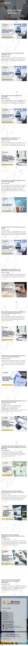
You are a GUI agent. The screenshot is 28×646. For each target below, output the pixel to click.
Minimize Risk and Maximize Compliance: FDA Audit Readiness (13, 181)
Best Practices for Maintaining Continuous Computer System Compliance (11, 581)
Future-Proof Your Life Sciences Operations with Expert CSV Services (12, 491)
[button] (25, 3)
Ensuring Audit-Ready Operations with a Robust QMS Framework (13, 401)
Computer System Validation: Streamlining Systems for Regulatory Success (13, 536)
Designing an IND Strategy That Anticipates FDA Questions (10, 138)
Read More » (4, 62)
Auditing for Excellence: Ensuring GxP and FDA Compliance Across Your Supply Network (14, 447)
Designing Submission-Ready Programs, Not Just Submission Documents (13, 312)
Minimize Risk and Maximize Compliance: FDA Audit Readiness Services (13, 356)
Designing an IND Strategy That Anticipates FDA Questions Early (11, 270)
